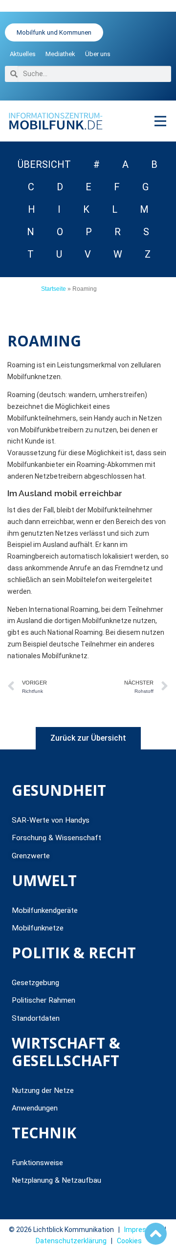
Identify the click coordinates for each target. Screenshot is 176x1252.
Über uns (97, 54)
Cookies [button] (129, 1241)
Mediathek (60, 54)
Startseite (53, 288)
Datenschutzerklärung (71, 1241)
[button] (160, 121)
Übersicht (44, 164)
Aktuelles (23, 54)
